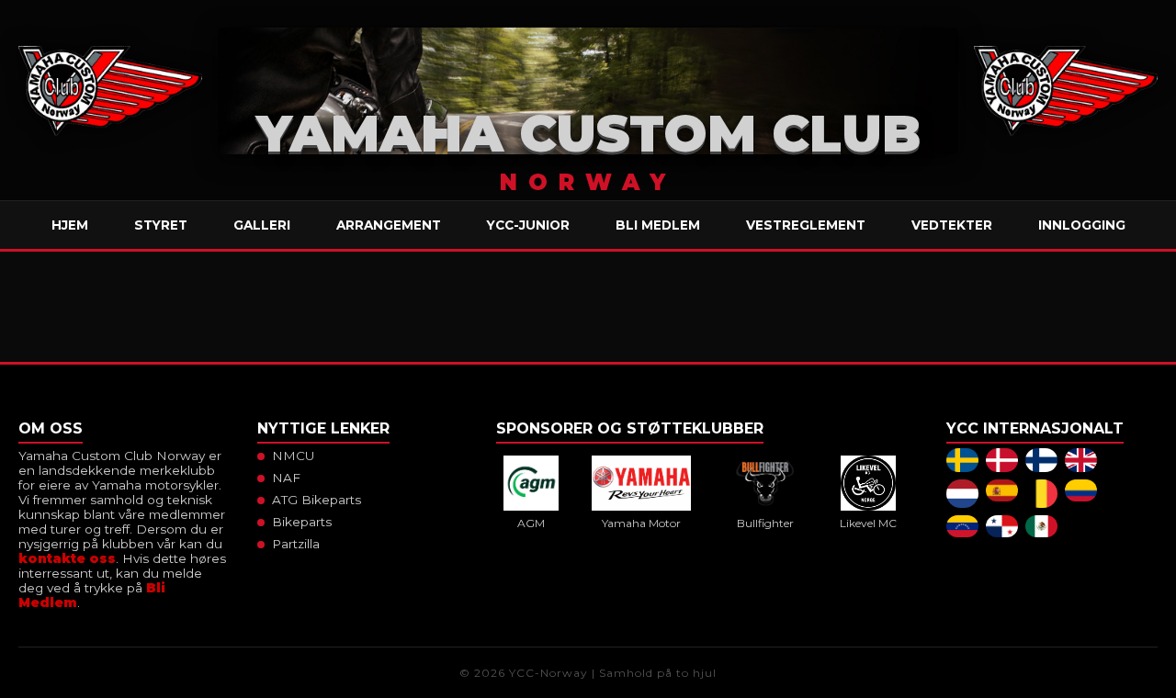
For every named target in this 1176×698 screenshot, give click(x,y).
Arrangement (388, 225)
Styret (160, 225)
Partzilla (296, 543)
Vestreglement (805, 225)
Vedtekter (951, 225)
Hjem (69, 225)
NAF (286, 477)
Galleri (261, 225)
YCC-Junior (528, 225)
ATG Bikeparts (316, 499)
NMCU (293, 455)
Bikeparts (302, 521)
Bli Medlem (658, 225)
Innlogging (1081, 225)
